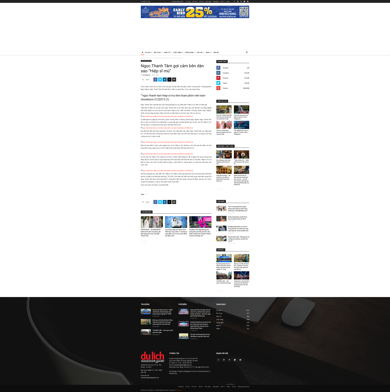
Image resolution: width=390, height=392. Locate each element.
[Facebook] (234, 1)
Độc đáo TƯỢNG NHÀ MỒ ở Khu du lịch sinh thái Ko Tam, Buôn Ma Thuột (224, 117)
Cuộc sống (208, 1)
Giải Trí (222, 1)
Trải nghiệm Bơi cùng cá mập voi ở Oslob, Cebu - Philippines (241, 132)
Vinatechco (179, 390)
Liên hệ (216, 52)
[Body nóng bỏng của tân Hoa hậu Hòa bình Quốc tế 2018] (221, 218)
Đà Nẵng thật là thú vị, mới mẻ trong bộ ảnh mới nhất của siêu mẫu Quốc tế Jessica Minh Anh (238, 229)
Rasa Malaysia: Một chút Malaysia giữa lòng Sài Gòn (223, 162)
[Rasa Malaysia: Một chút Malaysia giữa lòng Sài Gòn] (224, 154)
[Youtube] (247, 1)
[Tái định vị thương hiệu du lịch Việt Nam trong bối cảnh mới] (184, 336)
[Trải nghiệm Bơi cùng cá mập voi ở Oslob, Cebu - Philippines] (241, 125)
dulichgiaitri (146, 75)
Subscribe (246, 88)
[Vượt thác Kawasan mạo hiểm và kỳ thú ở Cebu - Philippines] (241, 109)
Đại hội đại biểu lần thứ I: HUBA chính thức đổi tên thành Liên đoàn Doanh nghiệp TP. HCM (163, 312)
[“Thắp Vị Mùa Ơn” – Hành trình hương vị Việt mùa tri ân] (241, 154)
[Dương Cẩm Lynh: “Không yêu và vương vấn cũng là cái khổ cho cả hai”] (221, 238)
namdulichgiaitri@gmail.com (150, 377)
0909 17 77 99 (146, 1)
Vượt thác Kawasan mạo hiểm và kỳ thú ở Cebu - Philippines (241, 117)
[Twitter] (244, 1)
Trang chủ (143, 58)
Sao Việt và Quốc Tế (146, 61)
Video (228, 1)
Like (248, 68)
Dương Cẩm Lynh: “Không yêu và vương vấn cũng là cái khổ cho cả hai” (238, 239)
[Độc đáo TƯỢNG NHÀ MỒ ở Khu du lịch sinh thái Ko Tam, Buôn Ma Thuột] (224, 109)
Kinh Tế (201, 1)
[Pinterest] (241, 1)
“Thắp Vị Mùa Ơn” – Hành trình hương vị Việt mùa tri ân (241, 162)
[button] (246, 53)
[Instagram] (237, 1)
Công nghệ (216, 1)
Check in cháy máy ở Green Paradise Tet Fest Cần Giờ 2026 (223, 132)
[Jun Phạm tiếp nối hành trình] (176, 222)
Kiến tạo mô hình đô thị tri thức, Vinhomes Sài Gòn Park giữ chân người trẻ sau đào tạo (163, 322)
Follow (246, 73)
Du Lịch (189, 1)
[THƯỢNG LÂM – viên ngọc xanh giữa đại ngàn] (224, 275)
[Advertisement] (195, 35)
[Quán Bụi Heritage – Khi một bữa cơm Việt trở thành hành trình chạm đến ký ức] (224, 170)
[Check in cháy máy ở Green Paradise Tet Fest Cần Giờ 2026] (224, 125)
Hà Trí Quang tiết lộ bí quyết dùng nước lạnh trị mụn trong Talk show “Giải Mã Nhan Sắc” (238, 209)
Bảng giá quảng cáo (243, 386)
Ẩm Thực (195, 1)
